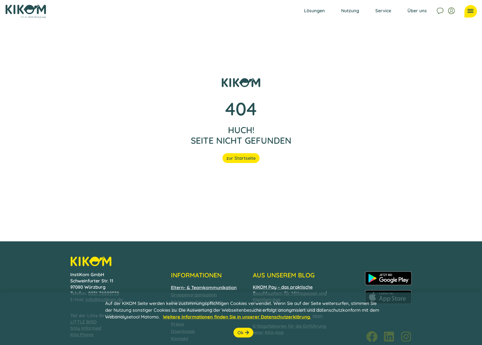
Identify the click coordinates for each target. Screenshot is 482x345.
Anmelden (452, 10)
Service (383, 11)
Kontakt (440, 10)
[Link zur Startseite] (25, 11)
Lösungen (314, 11)
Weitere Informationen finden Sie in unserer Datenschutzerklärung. (237, 317)
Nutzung (350, 11)
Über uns (417, 11)
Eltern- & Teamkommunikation (204, 287)
